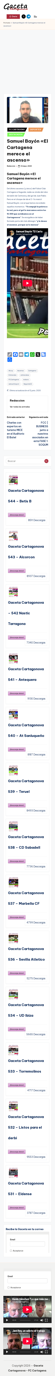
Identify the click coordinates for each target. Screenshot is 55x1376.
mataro (26, 380)
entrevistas (25, 375)
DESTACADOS (16, 134)
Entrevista (12, 375)
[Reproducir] (7, 1320)
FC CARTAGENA (17, 130)
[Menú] (35, 16)
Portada (6, 23)
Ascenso (20, 371)
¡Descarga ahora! (17, 515)
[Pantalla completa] (46, 1320)
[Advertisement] (27, 58)
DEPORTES (35, 130)
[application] (27, 1309)
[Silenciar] (41, 1320)
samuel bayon (14, 384)
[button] (13, 16)
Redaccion (17, 400)
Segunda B (28, 384)
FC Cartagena (14, 380)
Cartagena (32, 371)
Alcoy (11, 371)
